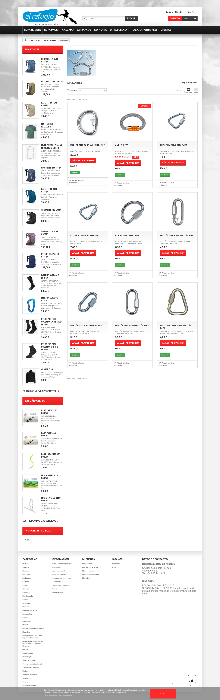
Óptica (25, 649)
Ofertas (25, 564)
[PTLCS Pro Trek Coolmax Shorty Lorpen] (30, 351)
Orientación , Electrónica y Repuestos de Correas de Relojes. (32, 644)
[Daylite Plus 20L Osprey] (30, 110)
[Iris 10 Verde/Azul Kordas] (30, 483)
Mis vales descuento (90, 567)
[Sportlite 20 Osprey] (30, 175)
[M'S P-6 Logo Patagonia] (30, 131)
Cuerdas (25, 589)
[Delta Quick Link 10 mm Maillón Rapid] (177, 302)
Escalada (25, 592)
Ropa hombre (27, 653)
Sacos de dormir (28, 660)
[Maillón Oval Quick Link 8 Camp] (87, 302)
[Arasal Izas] (30, 376)
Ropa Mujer (26, 657)
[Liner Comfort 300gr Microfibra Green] (30, 152)
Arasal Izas (47, 369)
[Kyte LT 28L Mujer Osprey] (30, 261)
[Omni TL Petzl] (132, 121)
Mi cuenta (88, 559)
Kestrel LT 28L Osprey (52, 81)
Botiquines (26, 578)
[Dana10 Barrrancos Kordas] (30, 461)
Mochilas (25, 625)
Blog (28, 540)
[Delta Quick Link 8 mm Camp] (177, 121)
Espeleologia (27, 596)
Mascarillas (26, 621)
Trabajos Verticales (29, 675)
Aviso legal (56, 582)
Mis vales (85, 578)
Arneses (25, 567)
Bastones (26, 574)
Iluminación (27, 614)
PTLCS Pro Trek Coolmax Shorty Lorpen (49, 347)
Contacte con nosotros (61, 578)
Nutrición (26, 632)
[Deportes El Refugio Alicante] (50, 17)
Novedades (32, 49)
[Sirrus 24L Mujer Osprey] (30, 66)
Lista (196, 92)
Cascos (25, 585)
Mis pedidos (87, 564)
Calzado (25, 582)
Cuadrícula (188, 92)
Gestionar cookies (65, 696)
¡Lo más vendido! (35, 401)
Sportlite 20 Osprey (51, 168)
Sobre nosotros (58, 589)
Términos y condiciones (61, 585)
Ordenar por (72, 90)
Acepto (162, 694)
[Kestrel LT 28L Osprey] (30, 89)
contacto (169, 12)
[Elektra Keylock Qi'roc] (30, 305)
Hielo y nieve (27, 603)
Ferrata (25, 600)
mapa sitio (179, 12)
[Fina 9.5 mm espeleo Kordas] (30, 505)
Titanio (25, 682)
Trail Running (27, 678)
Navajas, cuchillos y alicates (33, 628)
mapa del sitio (57, 592)
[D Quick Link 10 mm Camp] (132, 211)
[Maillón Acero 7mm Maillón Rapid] (177, 211)
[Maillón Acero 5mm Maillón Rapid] (132, 302)
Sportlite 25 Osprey (51, 210)
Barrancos (35, 40)
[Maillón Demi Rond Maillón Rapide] (87, 121)
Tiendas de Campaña (30, 667)
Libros (25, 618)
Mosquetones (50, 40)
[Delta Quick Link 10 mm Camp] (87, 211)
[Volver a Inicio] (25, 40)
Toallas (25, 671)
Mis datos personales (90, 574)
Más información (51, 696)
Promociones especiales (62, 564)
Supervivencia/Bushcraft (32, 664)
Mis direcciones (88, 571)
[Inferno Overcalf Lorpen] (30, 282)
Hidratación (27, 607)
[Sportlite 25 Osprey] (30, 217)
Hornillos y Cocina (29, 610)
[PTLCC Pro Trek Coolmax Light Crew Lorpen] (30, 326)
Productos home (29, 685)
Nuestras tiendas (59, 574)
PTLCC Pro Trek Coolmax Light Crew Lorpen (51, 322)
